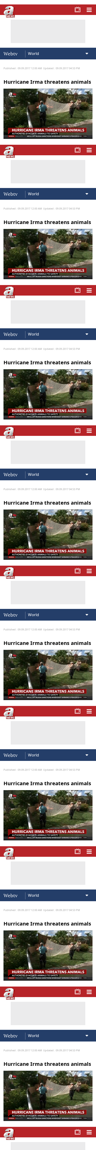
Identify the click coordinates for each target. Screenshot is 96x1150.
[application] (48, 575)
